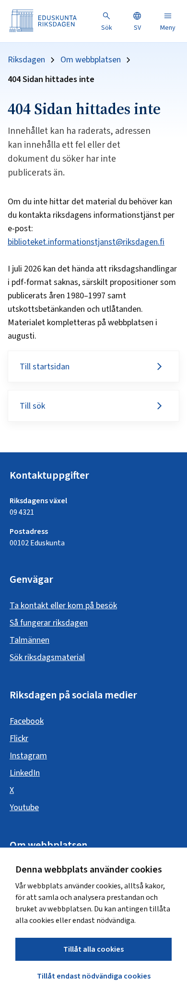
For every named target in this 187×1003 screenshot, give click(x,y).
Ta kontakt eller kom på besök (63, 606)
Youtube (24, 808)
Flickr (19, 738)
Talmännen (29, 640)
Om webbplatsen (90, 60)
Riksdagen (26, 60)
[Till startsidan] (43, 21)
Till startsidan (45, 367)
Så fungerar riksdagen (49, 623)
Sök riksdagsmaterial (47, 657)
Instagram (28, 756)
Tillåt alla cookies (93, 949)
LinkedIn (25, 773)
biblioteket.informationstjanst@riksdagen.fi (86, 242)
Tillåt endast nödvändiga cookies (94, 976)
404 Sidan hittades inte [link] (51, 79)
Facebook (27, 721)
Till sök (32, 406)
